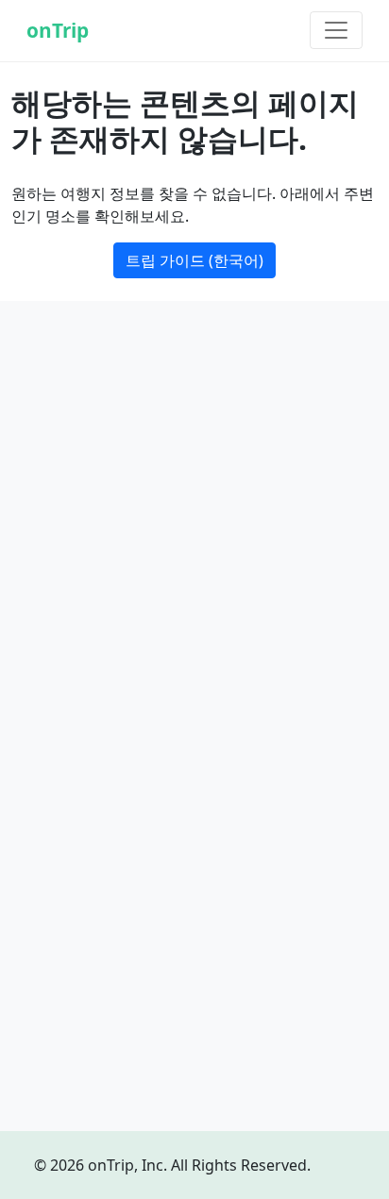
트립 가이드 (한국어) (194, 260)
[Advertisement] (194, 518)
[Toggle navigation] (336, 30)
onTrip (57, 30)
